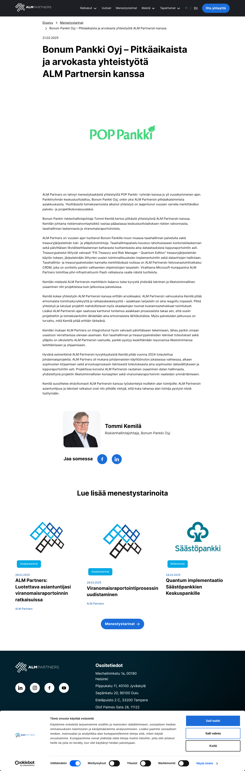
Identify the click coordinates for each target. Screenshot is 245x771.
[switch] (114, 763)
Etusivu (47, 23)
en (196, 8)
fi (186, 8)
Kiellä (213, 745)
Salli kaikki (213, 720)
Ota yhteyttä (216, 8)
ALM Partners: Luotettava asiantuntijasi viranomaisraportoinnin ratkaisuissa (43, 590)
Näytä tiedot (204, 763)
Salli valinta (213, 733)
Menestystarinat (126, 8)
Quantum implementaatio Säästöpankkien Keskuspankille (194, 587)
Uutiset (106, 8)
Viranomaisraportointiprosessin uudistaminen (122, 591)
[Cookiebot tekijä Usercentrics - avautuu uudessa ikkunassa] (25, 763)
